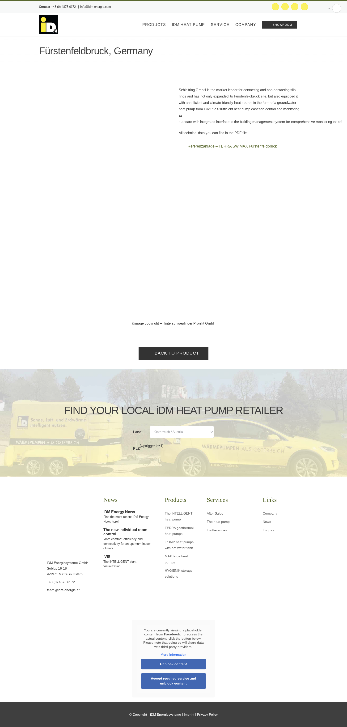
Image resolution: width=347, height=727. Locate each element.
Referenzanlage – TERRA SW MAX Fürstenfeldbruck (232, 146)
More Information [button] (173, 654)
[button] (300, 25)
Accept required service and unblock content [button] (173, 680)
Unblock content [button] (173, 664)
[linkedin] (62, 602)
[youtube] (55, 602)
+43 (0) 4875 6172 (64, 6)
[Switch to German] (336, 8)
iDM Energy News (119, 512)
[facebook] (40, 602)
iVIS (106, 557)
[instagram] (47, 602)
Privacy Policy (207, 714)
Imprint (189, 714)
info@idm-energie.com (95, 6)
